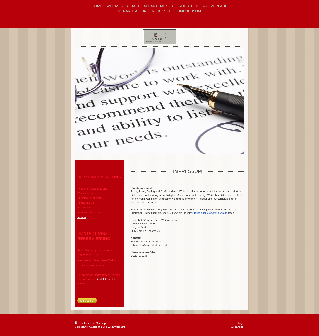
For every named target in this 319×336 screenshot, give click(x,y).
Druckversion (86, 323)
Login (241, 323)
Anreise (81, 217)
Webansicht (237, 326)
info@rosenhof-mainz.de (154, 245)
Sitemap (101, 323)
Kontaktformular (105, 279)
